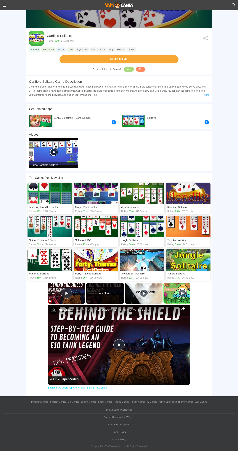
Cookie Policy (119, 439)
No (140, 69)
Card (93, 49)
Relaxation (48, 49)
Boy (111, 49)
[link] (53, 310)
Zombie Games (88, 402)
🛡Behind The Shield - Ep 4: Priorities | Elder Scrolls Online (105, 310)
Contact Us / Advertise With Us (119, 417)
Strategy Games (58, 402)
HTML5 (121, 49)
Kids (70, 49)
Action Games (166, 402)
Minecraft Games (39, 402)
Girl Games (73, 402)
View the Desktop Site (119, 424)
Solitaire (34, 49)
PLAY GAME (119, 59)
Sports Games (105, 402)
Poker (131, 49)
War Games (201, 402)
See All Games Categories (119, 410)
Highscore (82, 49)
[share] (183, 308)
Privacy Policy (119, 432)
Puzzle (61, 49)
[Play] (143, 293)
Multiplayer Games (183, 402)
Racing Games (121, 402)
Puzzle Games (138, 402)
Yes (129, 69)
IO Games (152, 402)
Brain (102, 49)
